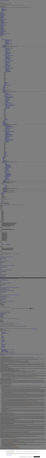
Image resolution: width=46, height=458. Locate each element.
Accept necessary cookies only (23, 456)
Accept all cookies (37, 456)
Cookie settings (30, 456)
